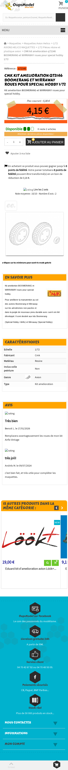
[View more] (47, 563)
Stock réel (35, 708)
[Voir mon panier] (56, 764)
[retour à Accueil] (5, 43)
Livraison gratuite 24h (35, 639)
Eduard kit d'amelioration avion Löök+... (30, 568)
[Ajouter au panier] (55, 563)
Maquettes (15, 43)
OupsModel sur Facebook (35, 616)
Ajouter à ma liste (20, 153)
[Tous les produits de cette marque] (54, 293)
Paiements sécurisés (35, 685)
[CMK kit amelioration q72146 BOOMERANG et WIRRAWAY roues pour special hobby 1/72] (11, 206)
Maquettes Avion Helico (37, 43)
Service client (34, 662)
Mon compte (15, 744)
